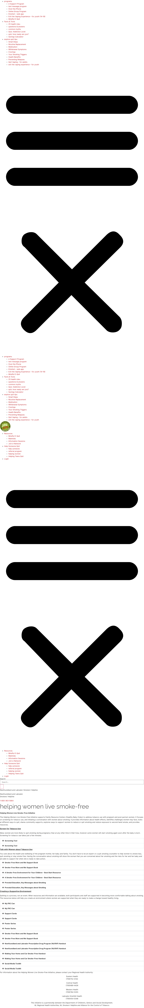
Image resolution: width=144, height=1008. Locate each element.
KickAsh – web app (16, 14)
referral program (15, 451)
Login (6, 459)
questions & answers (16, 27)
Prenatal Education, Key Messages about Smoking (25, 883)
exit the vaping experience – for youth (23, 64)
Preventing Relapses (16, 59)
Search (2, 779)
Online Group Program (17, 11)
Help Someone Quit (12, 446)
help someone (14, 449)
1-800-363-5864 (6, 801)
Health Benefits (14, 57)
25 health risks (14, 24)
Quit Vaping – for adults (17, 62)
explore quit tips (10, 39)
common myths (14, 29)
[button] (72, 210)
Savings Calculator (15, 37)
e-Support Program (16, 4)
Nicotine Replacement (17, 44)
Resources (8, 433)
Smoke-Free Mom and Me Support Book (21, 862)
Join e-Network (14, 444)
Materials (12, 438)
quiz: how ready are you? (18, 34)
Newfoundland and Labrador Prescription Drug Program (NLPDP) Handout (35, 944)
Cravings (11, 52)
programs (8, 1)
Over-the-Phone (14, 9)
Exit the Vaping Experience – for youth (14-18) (26, 16)
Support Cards (11, 913)
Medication (12, 47)
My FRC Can (10, 903)
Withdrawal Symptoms (17, 49)
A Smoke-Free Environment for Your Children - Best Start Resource (33, 873)
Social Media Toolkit (13, 964)
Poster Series (10, 923)
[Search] (2, 786)
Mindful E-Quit (14, 19)
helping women (14, 454)
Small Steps (13, 42)
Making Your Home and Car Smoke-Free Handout (25, 954)
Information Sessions (16, 441)
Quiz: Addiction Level (16, 32)
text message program (17, 6)
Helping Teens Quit (16, 456)
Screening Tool (11, 841)
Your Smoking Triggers (17, 54)
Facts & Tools (9, 21)
